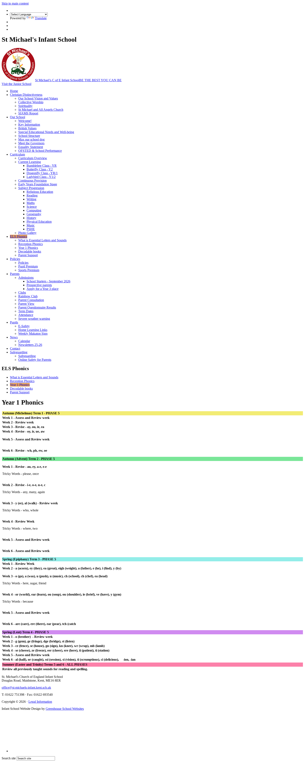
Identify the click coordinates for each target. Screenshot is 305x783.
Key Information (29, 124)
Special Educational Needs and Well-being (46, 132)
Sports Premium (28, 270)
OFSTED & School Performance (40, 150)
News (14, 337)
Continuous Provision (32, 180)
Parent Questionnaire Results (37, 307)
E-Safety (24, 326)
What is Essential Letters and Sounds (42, 240)
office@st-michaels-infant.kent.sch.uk (26, 687)
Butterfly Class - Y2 (40, 169)
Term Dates (25, 311)
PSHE (31, 229)
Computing (34, 210)
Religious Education (40, 191)
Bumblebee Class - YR (42, 165)
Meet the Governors (31, 143)
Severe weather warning (34, 318)
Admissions (26, 277)
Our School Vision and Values (38, 98)
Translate (41, 18)
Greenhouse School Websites (65, 708)
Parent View (26, 303)
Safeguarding (18, 352)
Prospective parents (39, 285)
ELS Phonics (18, 236)
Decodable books (29, 251)
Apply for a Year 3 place (43, 289)
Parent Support (28, 255)
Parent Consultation (31, 300)
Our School (17, 117)
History (31, 218)
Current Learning (29, 162)
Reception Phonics (30, 244)
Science (32, 206)
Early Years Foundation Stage (37, 184)
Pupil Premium (28, 266)
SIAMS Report (28, 113)
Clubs (22, 292)
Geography (34, 214)
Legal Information (40, 701)
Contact (15, 348)
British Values (27, 128)
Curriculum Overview (32, 158)
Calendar (24, 341)
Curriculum (17, 154)
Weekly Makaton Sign (33, 333)
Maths (31, 203)
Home (14, 91)
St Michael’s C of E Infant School (78, 80)
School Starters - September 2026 (48, 281)
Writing (31, 199)
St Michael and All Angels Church (40, 109)
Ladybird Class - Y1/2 (41, 177)
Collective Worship (30, 102)
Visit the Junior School (16, 84)
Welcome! (25, 121)
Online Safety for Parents (34, 359)
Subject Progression (31, 188)
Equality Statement (30, 147)
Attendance (25, 315)
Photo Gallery (27, 233)
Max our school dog (31, 139)
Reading (32, 195)
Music (31, 225)
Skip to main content (15, 3)
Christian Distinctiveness (26, 94)
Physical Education (39, 221)
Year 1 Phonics (28, 247)
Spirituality (25, 106)
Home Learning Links (32, 330)
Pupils (14, 322)
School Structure (29, 135)
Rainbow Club (28, 296)
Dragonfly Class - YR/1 (42, 173)
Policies (15, 259)
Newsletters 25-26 (30, 345)
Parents (15, 274)
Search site (9, 758)
